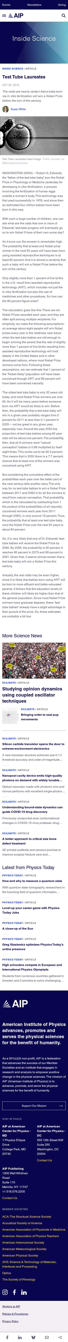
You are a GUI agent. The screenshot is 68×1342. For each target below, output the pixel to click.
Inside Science (12, 68)
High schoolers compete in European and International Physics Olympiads (32, 967)
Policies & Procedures (15, 1313)
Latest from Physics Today (28, 867)
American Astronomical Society (23, 1242)
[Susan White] (5, 109)
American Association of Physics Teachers (30, 1236)
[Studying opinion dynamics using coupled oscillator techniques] (34, 661)
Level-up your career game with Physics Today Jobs (31, 910)
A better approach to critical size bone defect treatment (29, 841)
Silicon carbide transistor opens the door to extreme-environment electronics (33, 746)
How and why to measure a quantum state (32, 881)
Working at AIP (11, 1306)
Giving (62, 4)
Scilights (9, 682)
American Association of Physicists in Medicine (33, 1229)
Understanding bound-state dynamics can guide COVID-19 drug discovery (32, 809)
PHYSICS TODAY (12, 875)
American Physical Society (20, 1255)
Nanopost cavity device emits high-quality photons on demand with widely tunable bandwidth (32, 780)
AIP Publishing (13, 1168)
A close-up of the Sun (17, 928)
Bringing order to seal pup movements (40, 717)
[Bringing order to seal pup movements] (10, 716)
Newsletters (34, 4)
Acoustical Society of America (22, 1223)
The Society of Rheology (18, 1279)
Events (6, 4)
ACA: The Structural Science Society (26, 1216)
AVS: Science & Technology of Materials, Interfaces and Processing (29, 1264)
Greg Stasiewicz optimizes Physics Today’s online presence (32, 947)
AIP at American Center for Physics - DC (51, 1131)
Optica (6, 1273)
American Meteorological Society (24, 1249)
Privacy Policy (10, 1321)
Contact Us (44, 1160)
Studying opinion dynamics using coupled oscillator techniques (32, 695)
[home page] (17, 15)
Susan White (18, 109)
